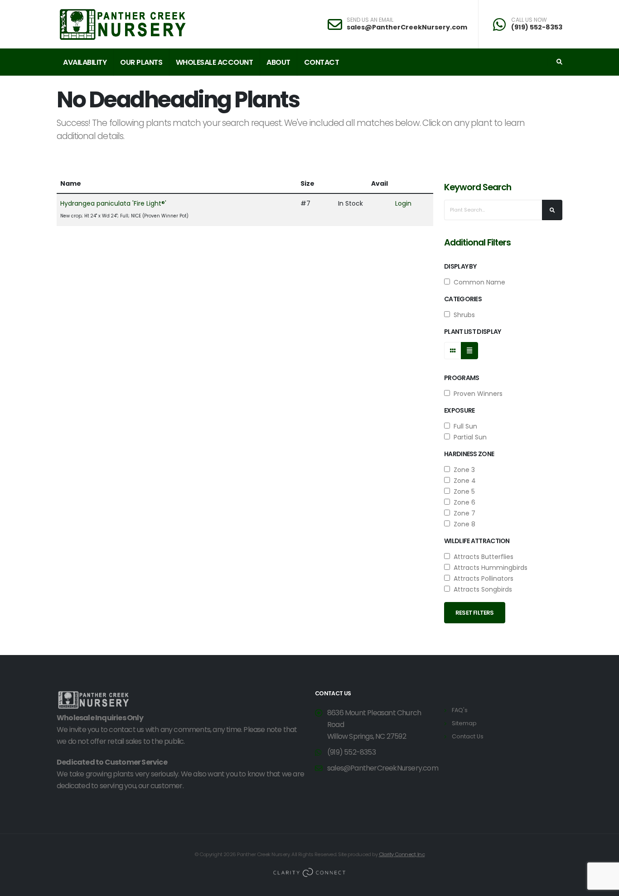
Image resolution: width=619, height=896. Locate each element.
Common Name (477, 282)
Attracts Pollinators (481, 578)
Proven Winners (476, 393)
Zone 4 (463, 480)
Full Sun (463, 426)
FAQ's (460, 710)
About (278, 62)
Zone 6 (462, 502)
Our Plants (141, 62)
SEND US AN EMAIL (370, 20)
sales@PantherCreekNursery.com (407, 27)
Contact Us (468, 736)
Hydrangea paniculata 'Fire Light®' (113, 203)
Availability (84, 62)
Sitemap (464, 723)
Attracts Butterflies (481, 556)
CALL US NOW (529, 20)
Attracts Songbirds (481, 589)
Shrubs (462, 314)
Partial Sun (468, 437)
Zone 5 (462, 491)
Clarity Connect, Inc (402, 854)
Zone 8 (462, 524)
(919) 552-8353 (536, 27)
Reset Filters (474, 613)
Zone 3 (462, 469)
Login (403, 203)
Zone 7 (462, 513)
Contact (321, 62)
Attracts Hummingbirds (488, 567)
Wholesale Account (214, 62)
